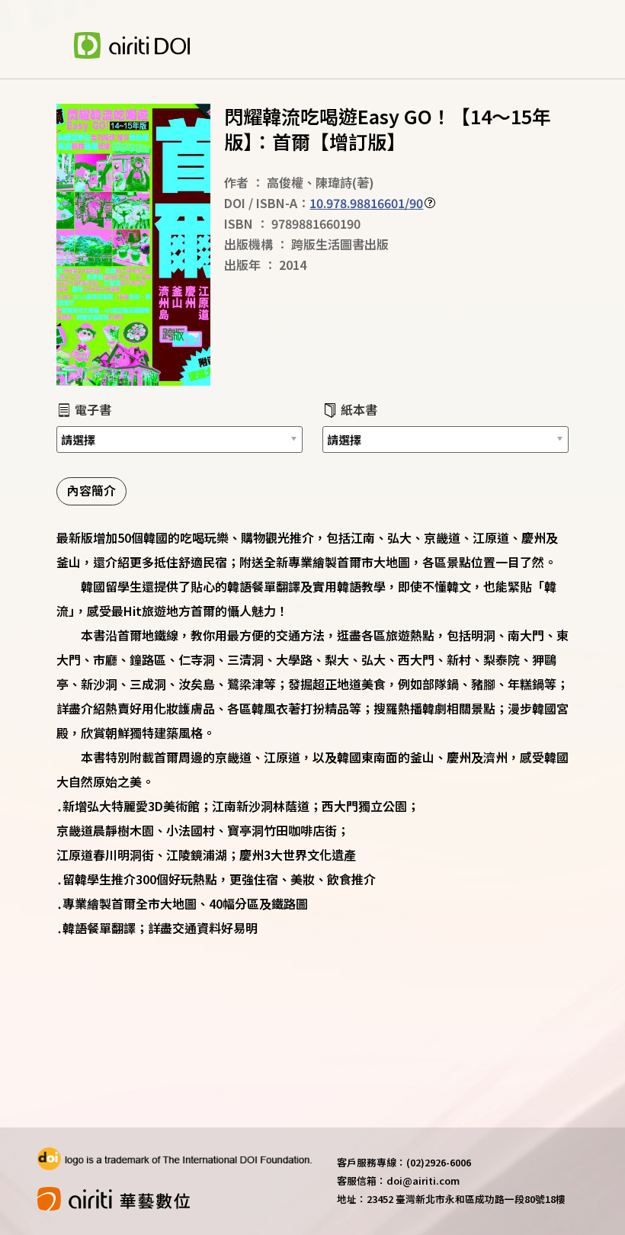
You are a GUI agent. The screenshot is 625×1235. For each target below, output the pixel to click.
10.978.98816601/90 (366, 203)
